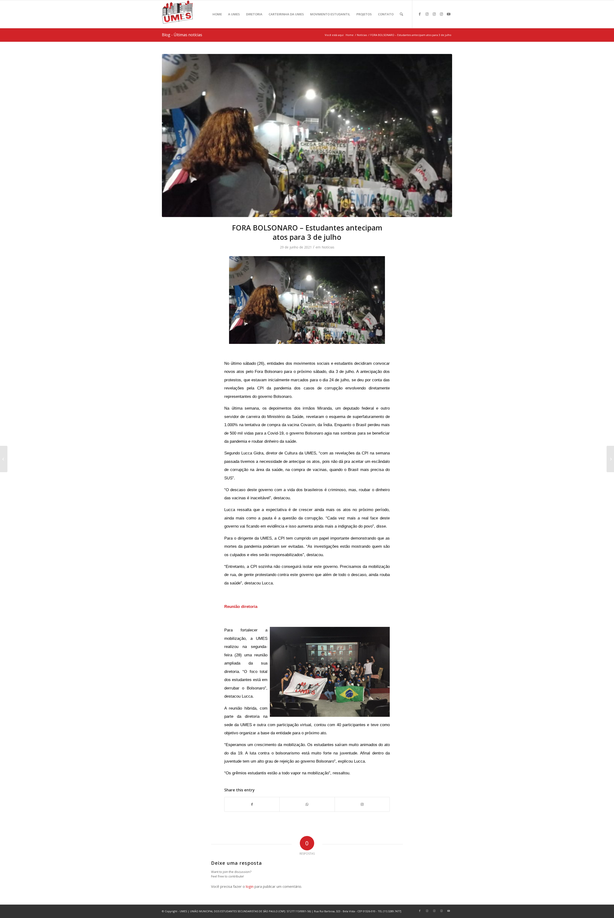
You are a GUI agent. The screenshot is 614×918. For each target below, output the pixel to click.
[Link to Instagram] (427, 14)
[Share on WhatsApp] (307, 804)
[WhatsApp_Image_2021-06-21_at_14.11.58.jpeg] (307, 135)
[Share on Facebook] (251, 804)
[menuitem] (217, 14)
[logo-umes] (177, 14)
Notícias (328, 247)
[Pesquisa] (401, 14)
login (250, 886)
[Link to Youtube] (448, 14)
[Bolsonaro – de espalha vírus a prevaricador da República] (3, 459)
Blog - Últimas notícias (182, 34)
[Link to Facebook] (419, 14)
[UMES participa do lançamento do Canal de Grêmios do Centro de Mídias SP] (610, 459)
